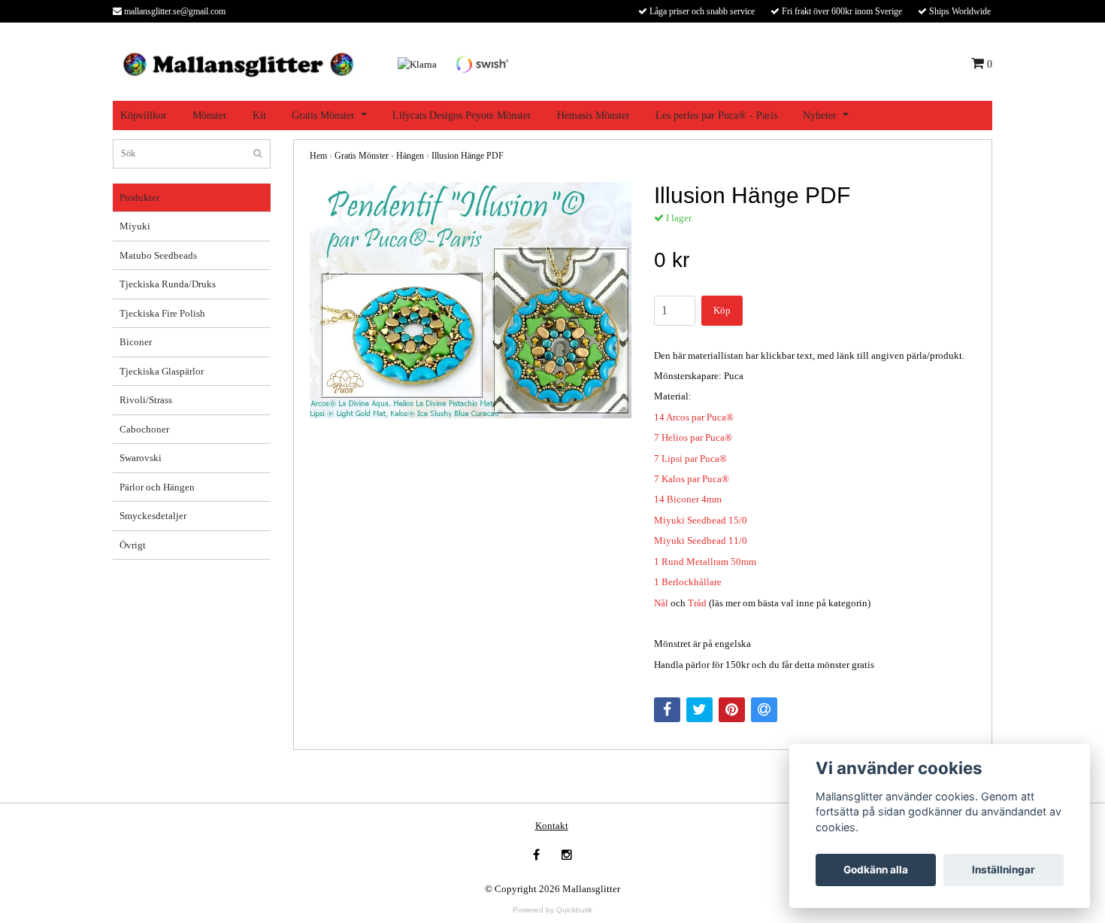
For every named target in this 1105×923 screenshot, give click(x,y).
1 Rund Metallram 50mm (705, 561)
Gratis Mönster (323, 115)
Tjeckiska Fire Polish (162, 313)
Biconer (136, 342)
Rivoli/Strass (146, 399)
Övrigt (133, 545)
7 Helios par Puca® (693, 437)
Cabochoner (144, 429)
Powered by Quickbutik (552, 910)
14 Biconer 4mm (688, 499)
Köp (722, 310)
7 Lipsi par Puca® (690, 458)
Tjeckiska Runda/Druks (168, 284)
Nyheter (820, 115)
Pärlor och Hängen (157, 487)
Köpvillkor (143, 115)
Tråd (697, 603)
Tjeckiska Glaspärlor (162, 371)
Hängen (410, 155)
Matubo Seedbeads (158, 255)
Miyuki (135, 226)
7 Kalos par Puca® (691, 478)
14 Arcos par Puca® (694, 417)
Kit (259, 115)
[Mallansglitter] (238, 62)
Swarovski (141, 457)
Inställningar (1003, 870)
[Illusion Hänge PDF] (470, 300)
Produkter (139, 197)
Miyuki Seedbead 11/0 (700, 540)
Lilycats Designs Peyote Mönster (461, 115)
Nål (661, 603)
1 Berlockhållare (688, 582)
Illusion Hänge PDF (467, 155)
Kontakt (551, 825)
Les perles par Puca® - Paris (716, 115)
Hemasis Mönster (593, 115)
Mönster (209, 115)
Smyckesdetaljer (153, 515)
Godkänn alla (875, 870)
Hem (318, 155)
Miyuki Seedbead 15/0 (700, 520)
